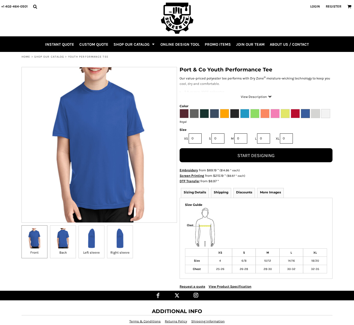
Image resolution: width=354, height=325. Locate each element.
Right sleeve (120, 252)
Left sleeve (91, 252)
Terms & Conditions (145, 321)
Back (63, 252)
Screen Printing (192, 176)
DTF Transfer (190, 181)
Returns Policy (176, 321)
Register (333, 6)
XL (277, 138)
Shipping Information (208, 321)
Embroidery (189, 170)
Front (34, 252)
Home (26, 56)
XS (186, 138)
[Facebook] (158, 295)
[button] (35, 6)
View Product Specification (230, 286)
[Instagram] (196, 295)
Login (315, 6)
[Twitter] (177, 295)
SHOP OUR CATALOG (49, 56)
